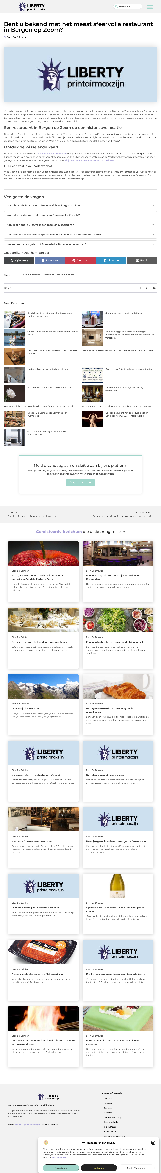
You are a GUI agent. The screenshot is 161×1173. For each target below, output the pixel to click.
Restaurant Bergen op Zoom (58, 274)
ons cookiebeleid (60, 1157)
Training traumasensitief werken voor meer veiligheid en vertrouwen (118, 350)
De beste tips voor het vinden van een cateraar (39, 642)
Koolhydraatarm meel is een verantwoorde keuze (115, 974)
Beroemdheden (111, 1122)
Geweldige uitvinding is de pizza (105, 774)
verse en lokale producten (52, 153)
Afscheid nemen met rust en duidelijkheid (49, 387)
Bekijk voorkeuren (136, 1168)
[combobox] (127, 6)
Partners (108, 1108)
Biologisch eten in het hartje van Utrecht (36, 774)
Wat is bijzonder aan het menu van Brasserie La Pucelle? (80, 215)
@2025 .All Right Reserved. (33, 1124)
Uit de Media (110, 1127)
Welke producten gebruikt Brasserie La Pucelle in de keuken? (80, 244)
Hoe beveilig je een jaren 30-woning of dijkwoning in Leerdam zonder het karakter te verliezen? (129, 334)
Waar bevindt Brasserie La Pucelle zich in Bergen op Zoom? (80, 205)
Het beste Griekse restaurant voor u (33, 841)
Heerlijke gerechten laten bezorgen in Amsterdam (116, 841)
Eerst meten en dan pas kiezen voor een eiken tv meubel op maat (117, 406)
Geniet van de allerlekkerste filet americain (37, 974)
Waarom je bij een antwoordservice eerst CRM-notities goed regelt (39, 406)
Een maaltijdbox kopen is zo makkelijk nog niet (114, 642)
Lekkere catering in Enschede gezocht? (35, 907)
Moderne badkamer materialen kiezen (47, 369)
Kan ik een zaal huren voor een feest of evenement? (80, 224)
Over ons (108, 1098)
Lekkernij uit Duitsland (25, 708)
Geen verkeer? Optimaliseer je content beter (128, 369)
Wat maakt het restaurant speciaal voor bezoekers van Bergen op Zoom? (80, 234)
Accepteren (61, 1168)
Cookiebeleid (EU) (112, 1117)
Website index (110, 1131)
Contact (108, 1113)
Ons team (108, 1103)
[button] (153, 1142)
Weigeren (99, 1168)
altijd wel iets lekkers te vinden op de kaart (89, 160)
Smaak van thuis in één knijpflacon (124, 313)
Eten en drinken (16, 37)
